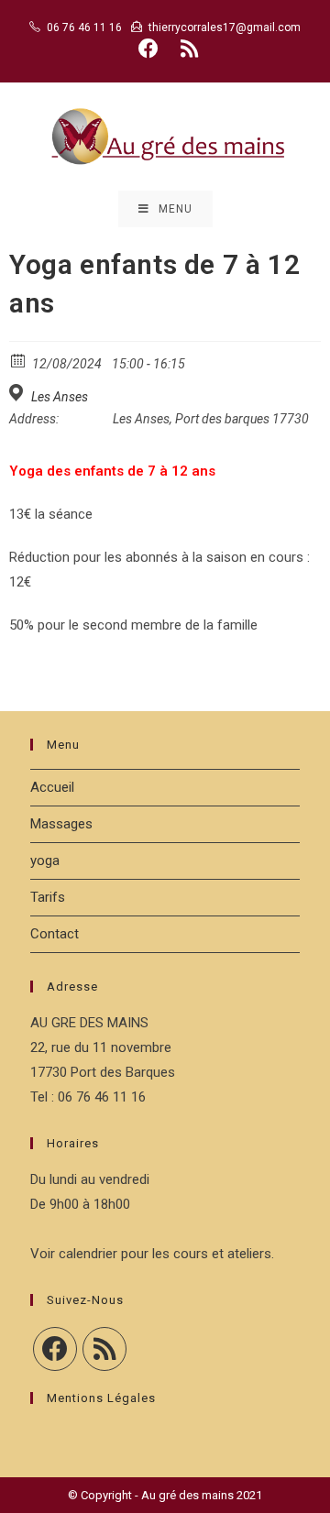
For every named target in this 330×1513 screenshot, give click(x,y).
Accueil (52, 787)
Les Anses (59, 396)
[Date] (18, 359)
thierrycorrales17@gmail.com (224, 27)
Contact (54, 934)
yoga (45, 860)
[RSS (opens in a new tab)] (186, 48)
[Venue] (18, 392)
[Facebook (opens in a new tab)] (148, 48)
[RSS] (104, 1349)
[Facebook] (55, 1349)
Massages (61, 824)
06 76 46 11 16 (84, 27)
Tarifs (47, 897)
